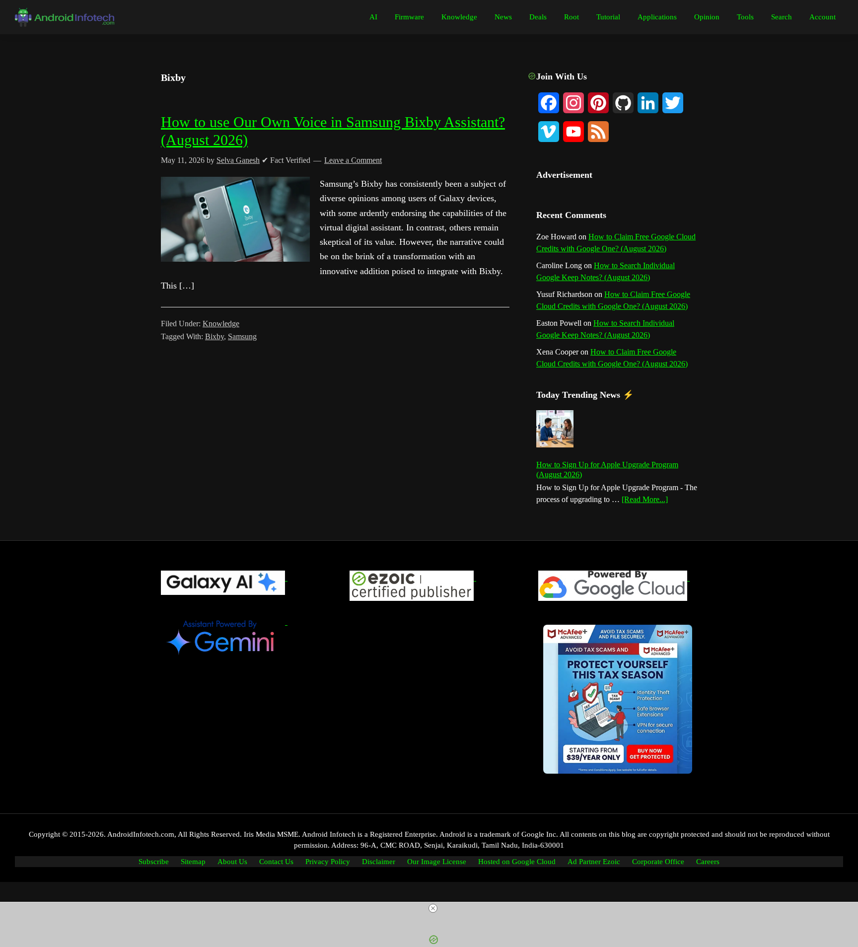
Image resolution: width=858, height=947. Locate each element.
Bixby (214, 336)
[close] (433, 908)
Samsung (242, 336)
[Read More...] (645, 500)
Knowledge (221, 323)
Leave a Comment (353, 160)
